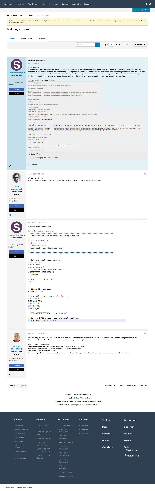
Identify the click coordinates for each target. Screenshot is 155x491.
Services (106, 420)
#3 (145, 222)
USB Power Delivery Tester (43, 443)
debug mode (80, 353)
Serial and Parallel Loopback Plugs (44, 450)
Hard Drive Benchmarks (64, 437)
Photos (42, 39)
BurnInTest (19, 425)
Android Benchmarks (64, 467)
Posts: (10, 85)
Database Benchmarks (64, 460)
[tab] (12, 39)
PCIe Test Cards (43, 438)
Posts (12, 39)
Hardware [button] (20, 4)
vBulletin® (77, 398)
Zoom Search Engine (20, 453)
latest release (47, 338)
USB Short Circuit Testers (44, 456)
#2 (145, 174)
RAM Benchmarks (66, 442)
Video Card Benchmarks (64, 430)
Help (122, 386)
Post (17, 93)
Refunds (128, 433)
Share (18, 89)
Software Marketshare (64, 454)
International (130, 420)
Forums (87, 4)
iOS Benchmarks (65, 472)
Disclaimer (129, 427)
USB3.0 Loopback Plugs (44, 426)
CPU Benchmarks (66, 425)
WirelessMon (20, 441)
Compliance (107, 447)
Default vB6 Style (16, 386)
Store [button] (55, 4)
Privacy (127, 440)
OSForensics (20, 433)
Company (84, 425)
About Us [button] (76, 4)
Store (104, 427)
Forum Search (111, 386)
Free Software (20, 458)
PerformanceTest (22, 429)
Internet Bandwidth (66, 476)
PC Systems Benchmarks (64, 447)
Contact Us (131, 386)
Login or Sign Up (140, 10)
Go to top (142, 386)
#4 (145, 334)
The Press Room (87, 433)
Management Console (20, 446)
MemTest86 (19, 437)
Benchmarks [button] (33, 4)
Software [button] (8, 4)
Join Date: (12, 82)
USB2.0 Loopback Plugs (44, 433)
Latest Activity (26, 39)
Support (65, 4)
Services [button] (46, 4)
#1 (145, 60)
